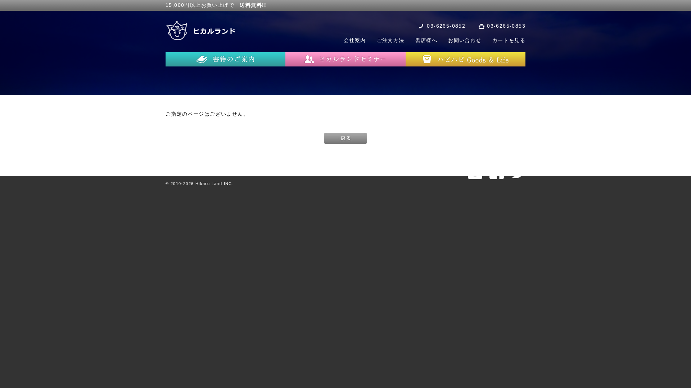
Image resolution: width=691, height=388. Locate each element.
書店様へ (426, 40)
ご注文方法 (391, 40)
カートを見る (508, 40)
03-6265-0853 (506, 26)
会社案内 (355, 40)
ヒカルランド (202, 30)
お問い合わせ (464, 40)
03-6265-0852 (446, 26)
